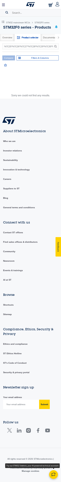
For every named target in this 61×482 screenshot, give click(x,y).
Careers (7, 179)
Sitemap (7, 314)
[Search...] (6, 12)
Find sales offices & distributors (20, 242)
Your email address (12, 397)
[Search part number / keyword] (56, 46)
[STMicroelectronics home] (30, 4)
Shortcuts (8, 305)
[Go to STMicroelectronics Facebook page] (38, 431)
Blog (5, 198)
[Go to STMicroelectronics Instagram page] (28, 431)
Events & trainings (13, 270)
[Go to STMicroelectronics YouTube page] (47, 431)
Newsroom (8, 261)
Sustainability (10, 160)
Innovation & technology (16, 169)
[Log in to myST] (57, 4)
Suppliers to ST (11, 188)
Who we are (9, 141)
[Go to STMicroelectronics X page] (10, 431)
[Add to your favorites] (5, 65)
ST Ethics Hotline (12, 353)
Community (9, 251)
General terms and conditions (19, 207)
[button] (4, 4)
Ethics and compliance (15, 344)
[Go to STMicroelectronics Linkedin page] (19, 431)
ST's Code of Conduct (15, 363)
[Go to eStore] (51, 5)
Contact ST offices (13, 232)
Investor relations (12, 150)
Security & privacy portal (16, 372)
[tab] (7, 37)
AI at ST (7, 280)
